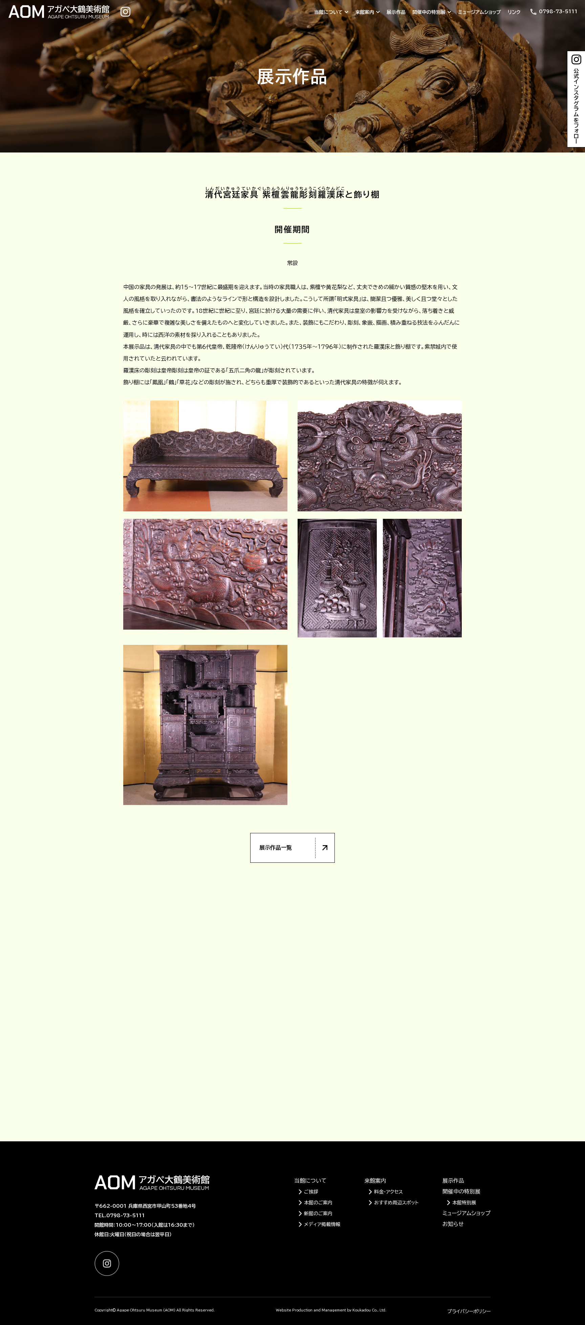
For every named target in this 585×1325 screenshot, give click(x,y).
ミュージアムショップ (479, 12)
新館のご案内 (318, 1213)
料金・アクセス (388, 1191)
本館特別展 (464, 1202)
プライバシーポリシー (469, 1311)
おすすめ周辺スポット (396, 1202)
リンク (514, 12)
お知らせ (453, 1224)
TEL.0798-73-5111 (119, 1215)
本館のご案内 (318, 1202)
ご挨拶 (311, 1191)
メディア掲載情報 (322, 1224)
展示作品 (396, 12)
